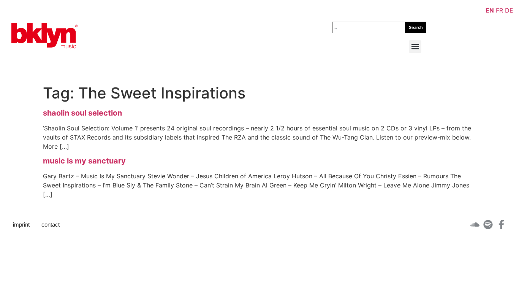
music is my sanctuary (84, 160)
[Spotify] (488, 224)
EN (490, 10)
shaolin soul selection (82, 112)
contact (50, 224)
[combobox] (368, 27)
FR (499, 10)
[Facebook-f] (501, 224)
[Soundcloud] (474, 224)
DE (509, 10)
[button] (415, 46)
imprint (21, 224)
